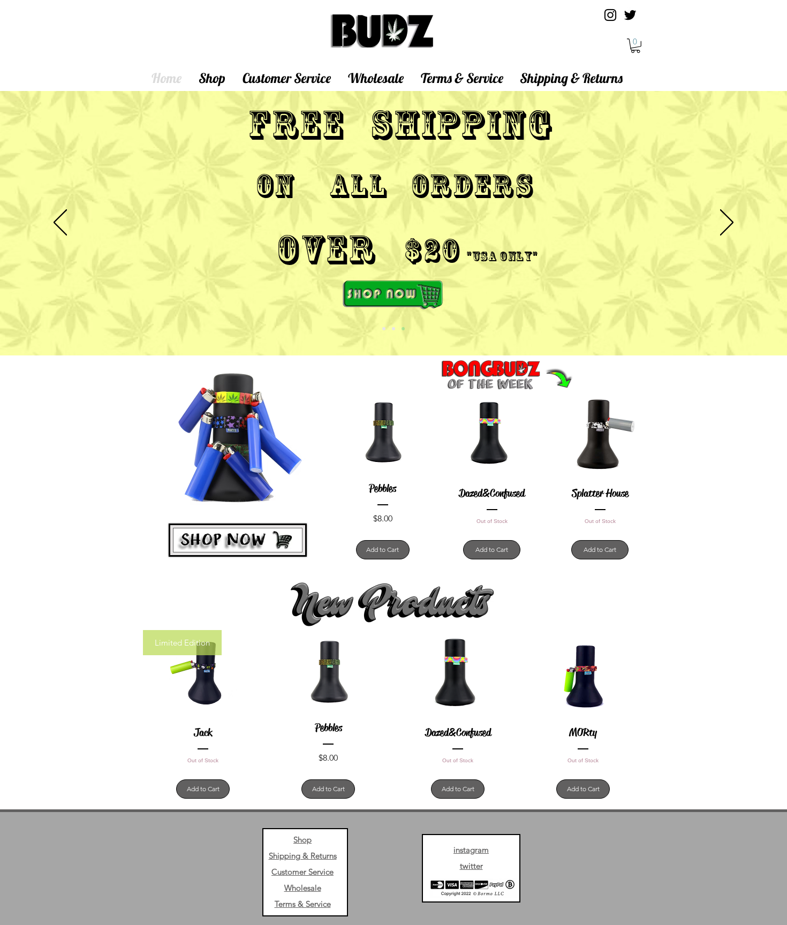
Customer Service (302, 872)
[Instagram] (610, 15)
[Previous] (60, 223)
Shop (302, 840)
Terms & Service (303, 904)
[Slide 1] (383, 328)
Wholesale (302, 888)
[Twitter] (630, 15)
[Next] (726, 223)
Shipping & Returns (303, 856)
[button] (635, 46)
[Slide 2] (393, 328)
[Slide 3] (403, 328)
